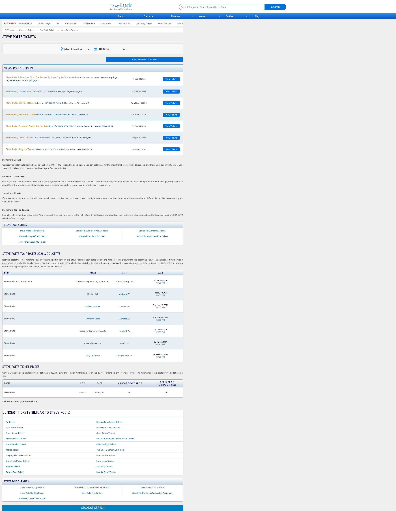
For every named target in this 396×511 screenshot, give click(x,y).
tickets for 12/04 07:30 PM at (59, 126)
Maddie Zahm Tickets (106, 472)
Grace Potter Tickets (105, 433)
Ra (44, 23)
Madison (123, 294)
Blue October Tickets (105, 455)
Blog (257, 16)
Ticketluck (141, 6)
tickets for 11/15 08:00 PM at (47, 102)
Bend (122, 343)
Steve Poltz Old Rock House (32, 493)
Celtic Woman (110, 23)
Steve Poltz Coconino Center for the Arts (92, 487)
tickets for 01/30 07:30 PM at (48, 137)
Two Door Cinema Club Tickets (110, 449)
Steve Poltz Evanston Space (152, 487)
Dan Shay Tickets (131, 23)
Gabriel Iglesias (171, 23)
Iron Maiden (57, 23)
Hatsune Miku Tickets (16, 444)
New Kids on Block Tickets (108, 427)
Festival (230, 16)
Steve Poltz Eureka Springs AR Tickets (92, 230)
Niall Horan (93, 23)
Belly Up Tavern (93, 355)
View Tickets (171, 79)
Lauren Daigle (30, 23)
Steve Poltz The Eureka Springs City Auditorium (152, 493)
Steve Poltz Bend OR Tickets (32, 230)
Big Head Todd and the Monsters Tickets (115, 438)
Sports (121, 16)
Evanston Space (93, 318)
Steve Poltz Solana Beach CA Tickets (152, 236)
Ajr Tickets (10, 422)
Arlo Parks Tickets (104, 466)
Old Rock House (92, 306)
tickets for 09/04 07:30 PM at (61, 79)
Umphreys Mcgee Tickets (17, 461)
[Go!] (275, 7)
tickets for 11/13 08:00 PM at (44, 91)
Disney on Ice (75, 23)
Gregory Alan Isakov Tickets (18, 455)
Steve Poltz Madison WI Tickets (92, 236)
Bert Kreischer (151, 23)
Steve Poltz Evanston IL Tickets (152, 230)
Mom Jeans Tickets (105, 461)
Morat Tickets (12, 449)
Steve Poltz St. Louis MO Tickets (32, 242)
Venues (202, 16)
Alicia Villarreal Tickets (16, 438)
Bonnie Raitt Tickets (15, 472)
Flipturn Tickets (13, 466)
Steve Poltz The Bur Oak (92, 493)
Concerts (148, 16)
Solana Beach (123, 355)
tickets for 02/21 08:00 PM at (49, 149)
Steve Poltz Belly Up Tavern (32, 487)
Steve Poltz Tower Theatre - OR (32, 498)
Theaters (175, 16)
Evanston (123, 318)
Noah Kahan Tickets (15, 433)
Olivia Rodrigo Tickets (106, 444)
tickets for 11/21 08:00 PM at (47, 114)
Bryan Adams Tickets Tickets (109, 422)
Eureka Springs (123, 281)
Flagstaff (123, 330)
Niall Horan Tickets (14, 427)
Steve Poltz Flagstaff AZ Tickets (32, 236)
